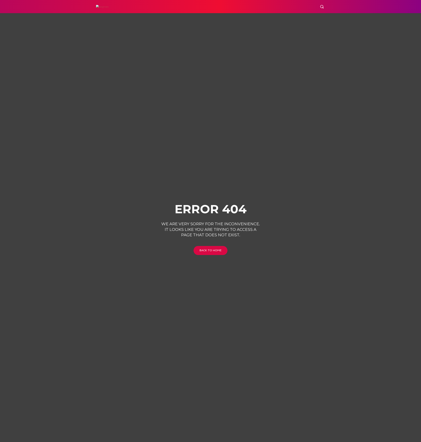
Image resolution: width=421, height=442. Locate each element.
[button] (322, 6)
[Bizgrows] (116, 6)
